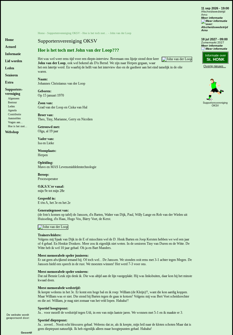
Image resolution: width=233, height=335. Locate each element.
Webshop (12, 132)
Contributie (14, 114)
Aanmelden (14, 118)
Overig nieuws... (214, 66)
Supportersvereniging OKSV (63, 33)
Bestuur (12, 102)
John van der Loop (120, 33)
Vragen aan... (15, 122)
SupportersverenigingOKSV (215, 104)
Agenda (12, 110)
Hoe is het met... (17, 126)
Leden (11, 106)
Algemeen (13, 98)
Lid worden (13, 61)
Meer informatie (212, 17)
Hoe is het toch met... (94, 33)
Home (9, 40)
